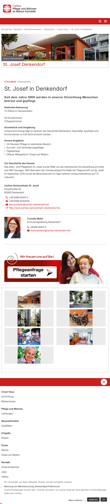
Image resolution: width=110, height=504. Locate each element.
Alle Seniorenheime (32, 29)
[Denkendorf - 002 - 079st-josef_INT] (81, 317)
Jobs (4, 471)
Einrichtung (7, 396)
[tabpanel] (55, 52)
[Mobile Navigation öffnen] (105, 21)
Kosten (5, 437)
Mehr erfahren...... (77, 500)
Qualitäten (6, 425)
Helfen (4, 476)
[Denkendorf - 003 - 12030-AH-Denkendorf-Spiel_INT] (29, 336)
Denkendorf (49, 29)
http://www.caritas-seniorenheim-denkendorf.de (34, 207)
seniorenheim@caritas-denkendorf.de (29, 204)
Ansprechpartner (10, 467)
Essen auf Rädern (10, 454)
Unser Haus (63, 29)
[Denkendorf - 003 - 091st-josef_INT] (29, 317)
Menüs (4, 450)
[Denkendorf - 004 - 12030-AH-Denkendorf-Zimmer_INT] (81, 336)
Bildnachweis (8, 401)
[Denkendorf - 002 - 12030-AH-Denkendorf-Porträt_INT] (29, 355)
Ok (103, 499)
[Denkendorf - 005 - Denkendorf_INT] (81, 299)
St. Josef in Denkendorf (81, 29)
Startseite (17, 29)
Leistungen (7, 413)
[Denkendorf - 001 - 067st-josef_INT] (29, 299)
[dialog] (56, 491)
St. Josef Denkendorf (24, 64)
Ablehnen (93, 499)
